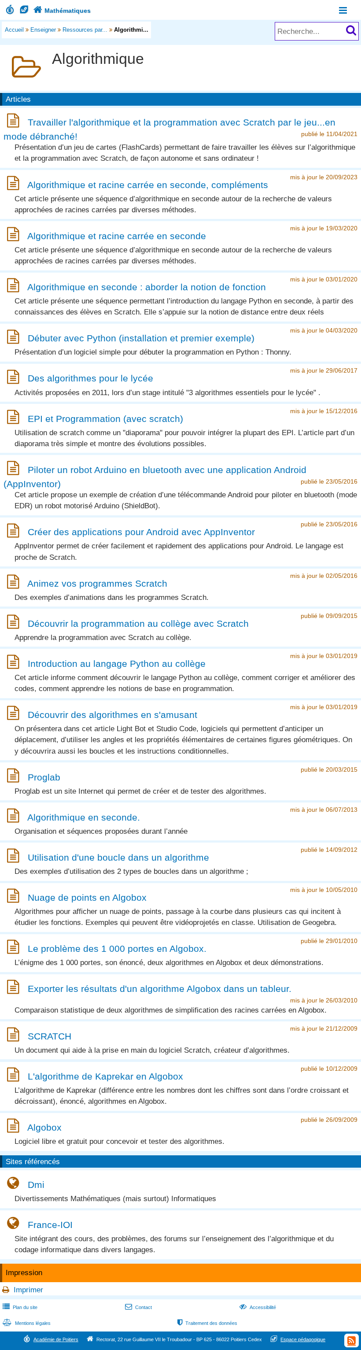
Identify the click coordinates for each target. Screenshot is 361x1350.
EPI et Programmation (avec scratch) (105, 419)
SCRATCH (49, 1036)
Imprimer (28, 1290)
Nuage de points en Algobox (87, 897)
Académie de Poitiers (55, 1339)
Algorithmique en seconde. (83, 817)
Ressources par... (85, 29)
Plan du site (20, 1307)
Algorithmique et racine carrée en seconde (116, 236)
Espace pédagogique (302, 1339)
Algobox (44, 1127)
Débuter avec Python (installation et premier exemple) (141, 338)
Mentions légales (27, 1323)
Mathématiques (62, 10)
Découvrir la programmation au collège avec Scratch (138, 623)
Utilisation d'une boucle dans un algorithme (118, 857)
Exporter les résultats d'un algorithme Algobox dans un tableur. (159, 989)
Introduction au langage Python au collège (117, 663)
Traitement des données (207, 1323)
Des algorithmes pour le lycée (90, 379)
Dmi (36, 1185)
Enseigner (43, 29)
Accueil (14, 29)
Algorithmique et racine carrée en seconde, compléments (147, 185)
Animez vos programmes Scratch (97, 583)
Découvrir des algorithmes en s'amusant (112, 715)
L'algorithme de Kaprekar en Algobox (105, 1076)
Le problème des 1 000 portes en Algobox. (117, 948)
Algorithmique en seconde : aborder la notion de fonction (146, 287)
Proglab (44, 777)
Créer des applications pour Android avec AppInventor (141, 532)
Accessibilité (257, 1307)
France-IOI (50, 1225)
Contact (138, 1307)
